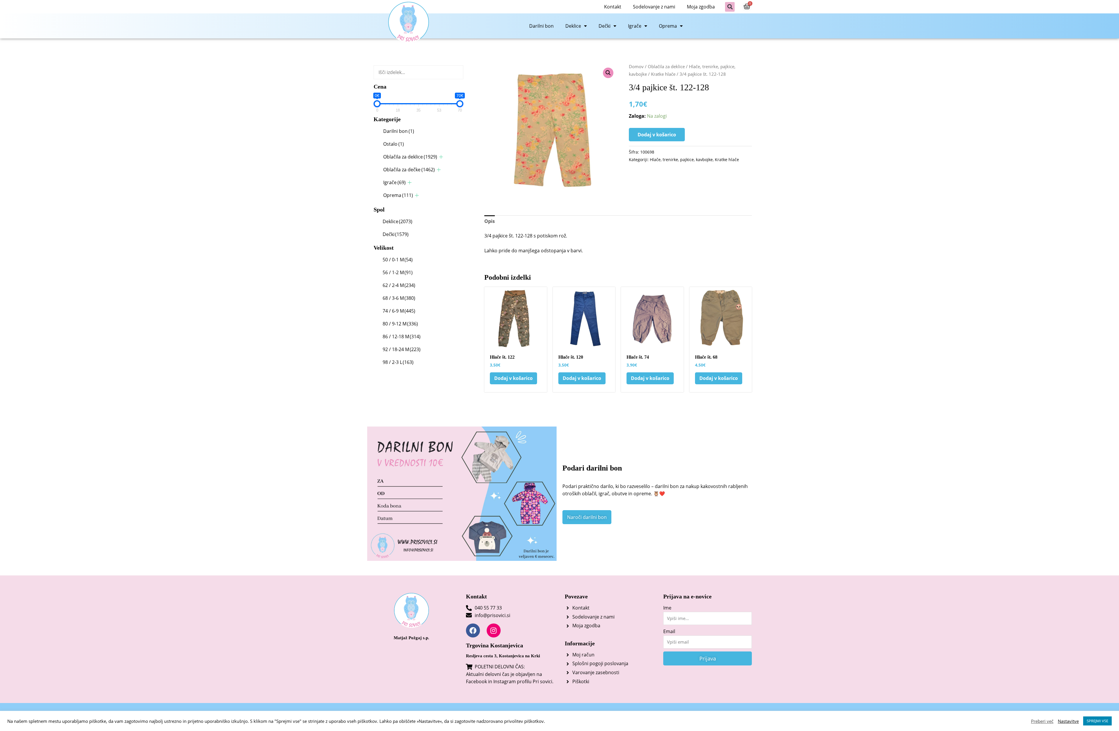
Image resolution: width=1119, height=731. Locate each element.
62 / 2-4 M (399, 285)
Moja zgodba (701, 6)
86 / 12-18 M (401, 336)
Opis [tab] (489, 221)
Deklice (573, 26)
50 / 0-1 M (398, 259)
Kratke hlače (663, 74)
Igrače (634, 26)
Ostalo (393, 144)
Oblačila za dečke (409, 169)
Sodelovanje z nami (654, 6)
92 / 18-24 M (401, 349)
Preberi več (1042, 721)
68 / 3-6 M (399, 298)
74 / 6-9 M (399, 311)
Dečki (604, 26)
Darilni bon (541, 26)
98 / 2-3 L (398, 362)
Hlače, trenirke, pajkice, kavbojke (681, 159)
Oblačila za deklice (410, 157)
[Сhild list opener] (441, 157)
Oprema (668, 26)
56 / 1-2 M (398, 272)
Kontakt (612, 6)
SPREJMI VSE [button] (1097, 720)
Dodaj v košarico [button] (513, 378)
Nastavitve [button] (1068, 721)
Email (669, 631)
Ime (667, 608)
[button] (730, 7)
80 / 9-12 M (400, 323)
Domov (636, 66)
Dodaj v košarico (657, 134)
